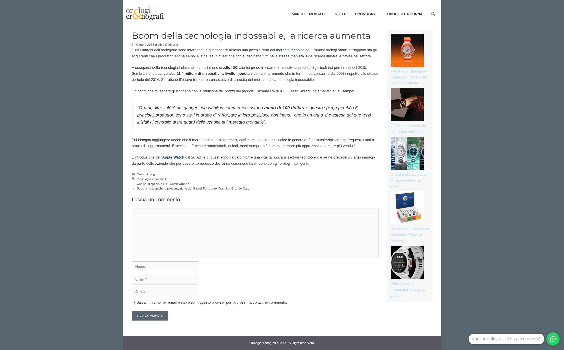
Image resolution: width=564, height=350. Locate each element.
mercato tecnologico (292, 50)
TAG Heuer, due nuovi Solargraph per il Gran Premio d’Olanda (409, 77)
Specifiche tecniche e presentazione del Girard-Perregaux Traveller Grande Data (193, 188)
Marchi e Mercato (309, 13)
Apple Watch (173, 157)
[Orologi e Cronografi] (145, 14)
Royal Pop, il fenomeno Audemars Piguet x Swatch (410, 235)
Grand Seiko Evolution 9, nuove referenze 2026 (409, 180)
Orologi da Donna (404, 13)
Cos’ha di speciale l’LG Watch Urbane (163, 184)
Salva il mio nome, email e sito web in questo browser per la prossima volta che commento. (211, 302)
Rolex (340, 13)
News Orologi (146, 174)
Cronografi (366, 13)
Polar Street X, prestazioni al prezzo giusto (408, 290)
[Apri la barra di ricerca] (433, 14)
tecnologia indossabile (152, 179)
